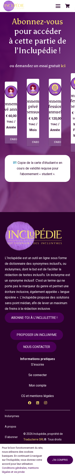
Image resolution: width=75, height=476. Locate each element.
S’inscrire (37, 364)
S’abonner (11, 437)
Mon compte (37, 385)
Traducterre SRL (33, 439)
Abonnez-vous (37, 22)
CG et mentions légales (37, 396)
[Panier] (67, 6)
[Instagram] (46, 403)
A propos (10, 426)
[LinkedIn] (38, 403)
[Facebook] (30, 403)
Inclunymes (12, 416)
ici (63, 66)
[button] (58, 6)
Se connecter (37, 375)
